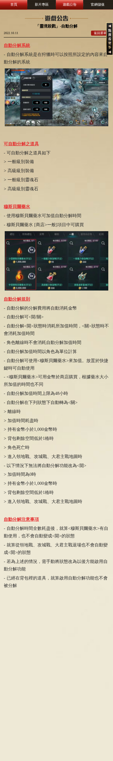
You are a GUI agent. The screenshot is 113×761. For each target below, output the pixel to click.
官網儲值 (98, 4)
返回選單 (100, 33)
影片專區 (42, 4)
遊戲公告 (70, 4)
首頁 (13, 4)
